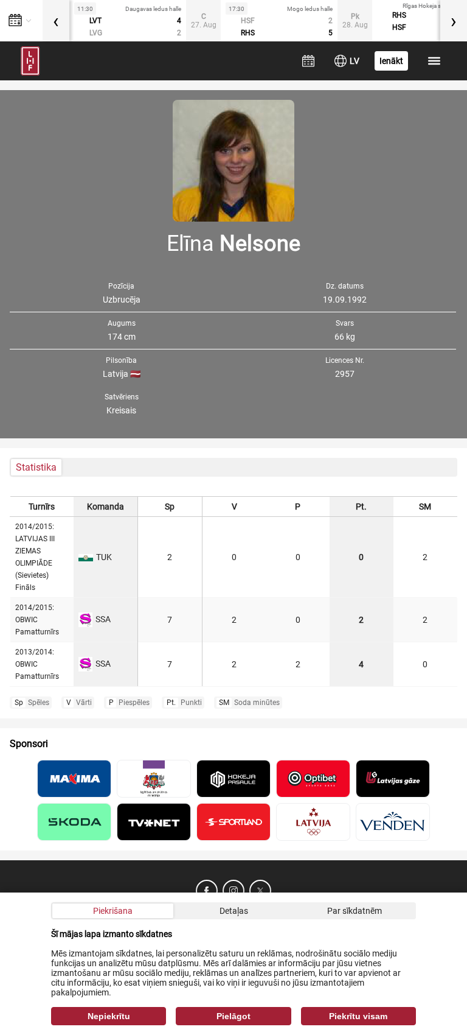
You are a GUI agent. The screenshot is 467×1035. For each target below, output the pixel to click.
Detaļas (234, 911)
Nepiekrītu (109, 1016)
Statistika (36, 467)
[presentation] (56, 20)
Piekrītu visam (358, 1016)
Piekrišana (113, 911)
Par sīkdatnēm (354, 911)
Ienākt (391, 61)
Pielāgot (233, 1016)
